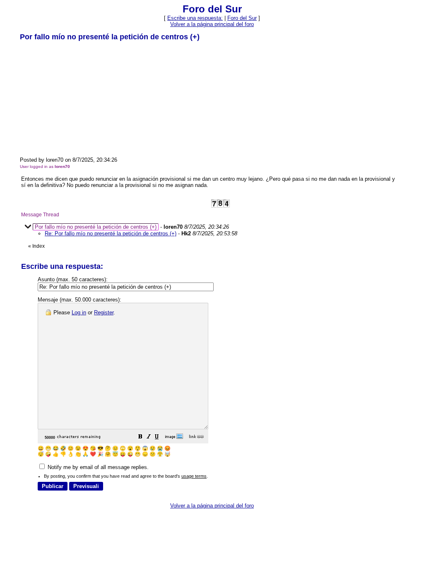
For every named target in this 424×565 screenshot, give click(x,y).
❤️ (93, 454)
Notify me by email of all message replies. (97, 467)
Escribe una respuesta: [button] (195, 18)
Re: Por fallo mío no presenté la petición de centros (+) (110, 233)
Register (103, 312)
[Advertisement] (82, 98)
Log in (79, 312)
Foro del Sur (242, 18)
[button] (140, 438)
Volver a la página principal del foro (212, 24)
